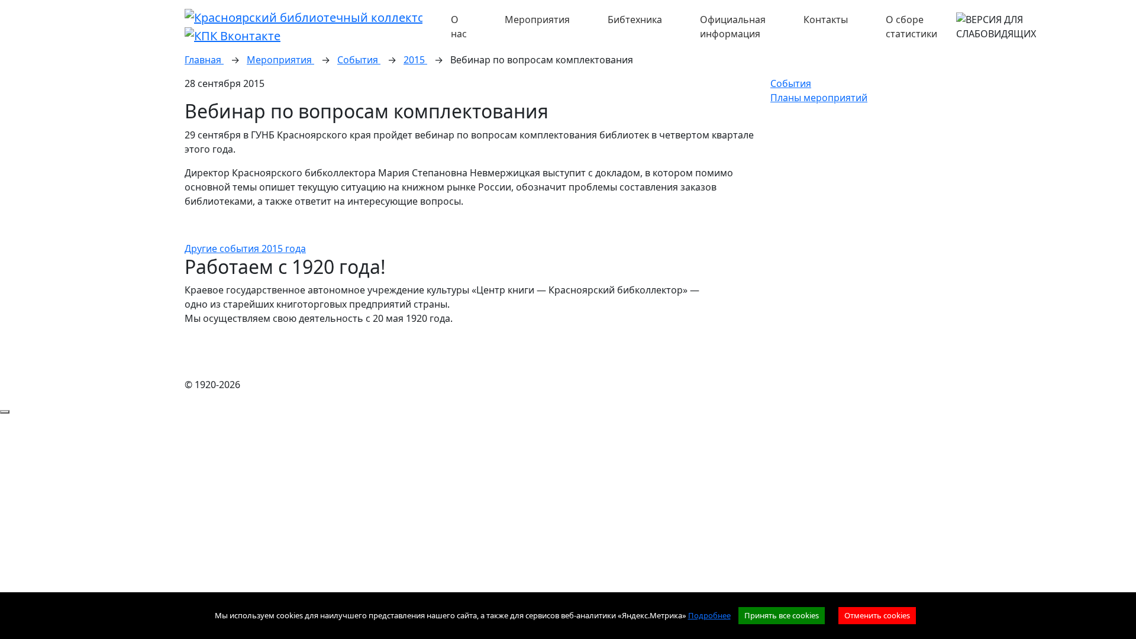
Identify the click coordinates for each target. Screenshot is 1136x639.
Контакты (825, 19)
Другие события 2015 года (245, 248)
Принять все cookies (781, 615)
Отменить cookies (877, 615)
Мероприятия (537, 19)
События (790, 83)
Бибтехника (635, 19)
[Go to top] (4, 412)
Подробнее (709, 615)
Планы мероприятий (818, 97)
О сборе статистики (911, 26)
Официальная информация (733, 26)
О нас (459, 26)
